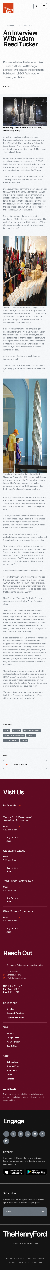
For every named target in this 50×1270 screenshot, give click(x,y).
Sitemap (22, 1262)
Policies (20, 1258)
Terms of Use (36, 1262)
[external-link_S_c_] (25, 978)
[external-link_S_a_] (25, 971)
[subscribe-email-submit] (42, 1211)
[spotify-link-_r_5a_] (6, 1141)
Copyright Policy (36, 1258)
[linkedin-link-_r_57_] (28, 1134)
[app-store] (13, 1172)
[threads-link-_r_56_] (20, 1134)
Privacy (11, 1262)
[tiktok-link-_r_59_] (42, 1134)
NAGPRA (9, 1258)
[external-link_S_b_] (25, 975)
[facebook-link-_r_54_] (6, 1134)
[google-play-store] (36, 1172)
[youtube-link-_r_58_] (35, 1134)
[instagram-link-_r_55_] (13, 1134)
